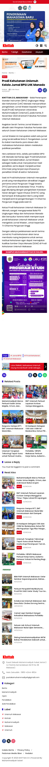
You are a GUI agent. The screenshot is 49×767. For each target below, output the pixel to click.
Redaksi (29, 753)
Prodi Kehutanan (33, 355)
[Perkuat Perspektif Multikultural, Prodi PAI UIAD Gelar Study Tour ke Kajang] (7, 591)
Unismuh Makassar (13, 359)
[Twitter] (35, 375)
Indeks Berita (8, 750)
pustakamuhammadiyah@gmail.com (22, 677)
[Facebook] (30, 375)
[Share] (45, 90)
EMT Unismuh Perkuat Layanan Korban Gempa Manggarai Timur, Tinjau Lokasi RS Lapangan (36, 403)
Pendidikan (6, 700)
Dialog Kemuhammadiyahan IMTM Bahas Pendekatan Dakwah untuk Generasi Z (29, 638)
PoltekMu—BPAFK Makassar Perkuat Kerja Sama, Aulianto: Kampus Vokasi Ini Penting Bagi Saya (35, 453)
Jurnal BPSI (16, 355)
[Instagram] (13, 741)
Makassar (9, 726)
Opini (4, 696)
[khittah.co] (17, 45)
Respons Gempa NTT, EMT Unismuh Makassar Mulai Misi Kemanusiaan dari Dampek (12, 428)
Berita (5, 77)
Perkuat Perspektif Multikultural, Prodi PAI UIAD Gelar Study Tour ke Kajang (29, 590)
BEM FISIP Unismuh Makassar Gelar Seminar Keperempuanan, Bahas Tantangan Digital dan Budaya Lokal (29, 578)
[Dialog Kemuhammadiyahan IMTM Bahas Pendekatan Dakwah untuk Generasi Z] (7, 640)
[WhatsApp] (45, 375)
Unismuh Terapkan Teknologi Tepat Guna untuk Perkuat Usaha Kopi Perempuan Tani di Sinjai (12, 453)
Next (43, 347)
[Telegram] (40, 375)
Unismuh (8, 730)
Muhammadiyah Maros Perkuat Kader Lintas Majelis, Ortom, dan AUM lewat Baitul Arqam (12, 403)
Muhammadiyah (9, 692)
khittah (4, 89)
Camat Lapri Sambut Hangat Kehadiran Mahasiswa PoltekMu (29, 614)
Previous (39, 347)
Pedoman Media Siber (12, 753)
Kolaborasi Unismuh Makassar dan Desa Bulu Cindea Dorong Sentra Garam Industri (30, 602)
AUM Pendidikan (9, 704)
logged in (18, 467)
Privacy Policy (23, 750)
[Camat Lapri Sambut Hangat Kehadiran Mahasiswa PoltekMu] (7, 615)
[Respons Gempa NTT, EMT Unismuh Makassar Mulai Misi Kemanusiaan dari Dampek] (12, 417)
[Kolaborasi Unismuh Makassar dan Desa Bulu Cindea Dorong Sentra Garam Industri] (7, 603)
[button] (36, 45)
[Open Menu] (41, 45)
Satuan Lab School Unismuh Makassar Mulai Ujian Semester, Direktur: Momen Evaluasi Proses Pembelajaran (28, 626)
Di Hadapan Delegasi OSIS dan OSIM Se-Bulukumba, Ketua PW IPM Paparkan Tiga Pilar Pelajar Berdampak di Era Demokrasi (36, 428)
